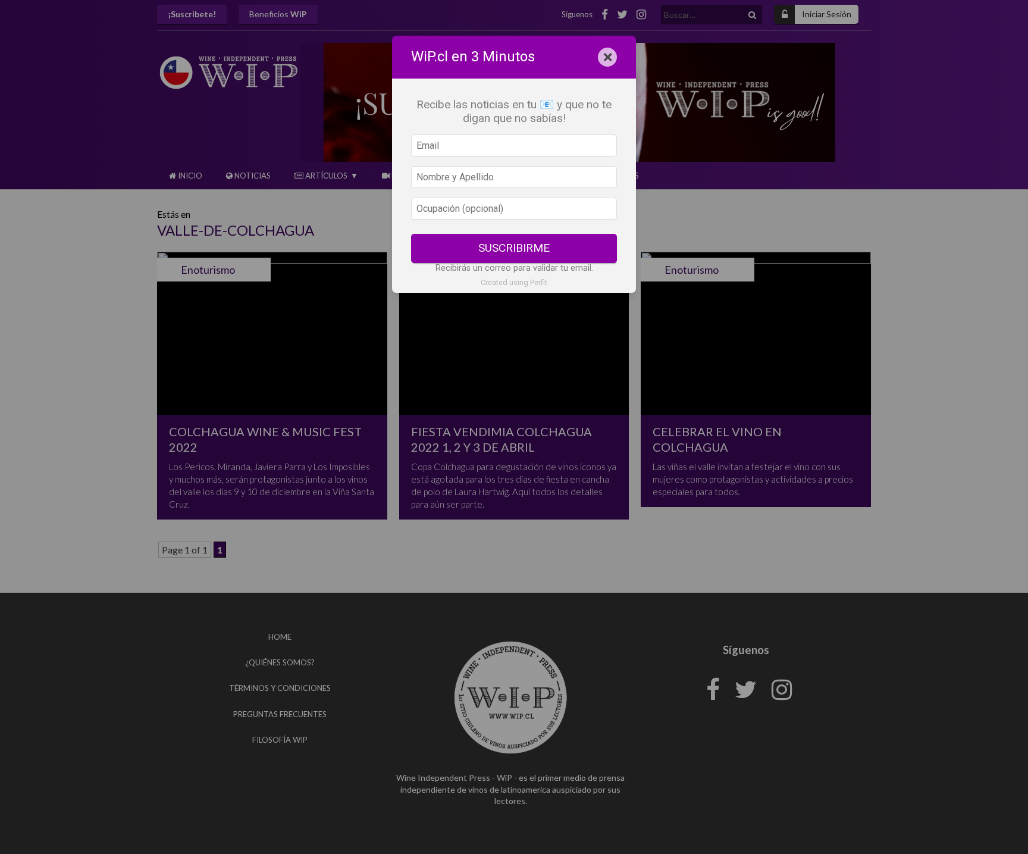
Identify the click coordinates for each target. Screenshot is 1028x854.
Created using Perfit (514, 282)
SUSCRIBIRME (514, 248)
